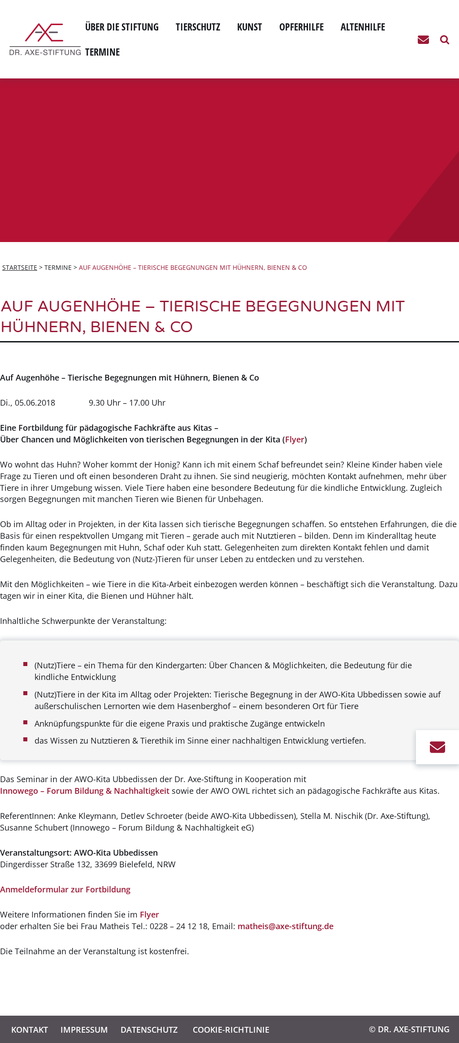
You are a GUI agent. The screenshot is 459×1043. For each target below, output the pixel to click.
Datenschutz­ (149, 1029)
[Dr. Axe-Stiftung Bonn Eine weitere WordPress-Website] (47, 39)
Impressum (84, 1029)
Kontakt (29, 1029)
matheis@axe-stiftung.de (285, 926)
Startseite (19, 267)
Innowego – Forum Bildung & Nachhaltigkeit (84, 790)
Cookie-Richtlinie (231, 1029)
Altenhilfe (363, 27)
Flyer (294, 439)
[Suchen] (445, 39)
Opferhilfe (301, 27)
